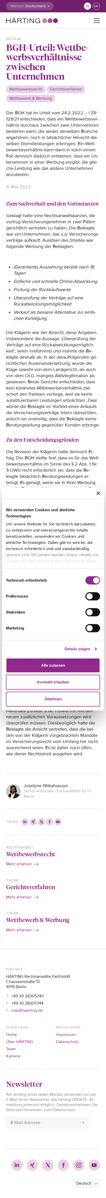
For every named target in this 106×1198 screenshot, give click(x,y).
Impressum (66, 1034)
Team (11, 1049)
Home (11, 1034)
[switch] (92, 596)
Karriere (13, 1056)
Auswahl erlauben (53, 682)
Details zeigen (77, 649)
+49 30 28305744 (27, 1003)
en (96, 6)
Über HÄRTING (19, 1041)
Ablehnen (53, 699)
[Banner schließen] (98, 493)
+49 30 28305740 (27, 996)
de (88, 6)
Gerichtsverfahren (30, 886)
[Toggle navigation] (97, 20)
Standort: (17, 6)
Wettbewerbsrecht (30, 854)
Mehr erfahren (19, 864)
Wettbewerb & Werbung (37, 919)
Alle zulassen (53, 665)
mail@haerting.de (27, 1010)
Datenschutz (67, 1041)
